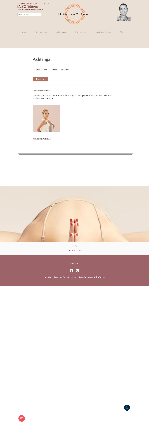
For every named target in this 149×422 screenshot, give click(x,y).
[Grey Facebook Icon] (44, 3)
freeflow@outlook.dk (35, 9)
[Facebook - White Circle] (71, 270)
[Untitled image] (46, 118)
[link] (40, 79)
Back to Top (74, 250)
